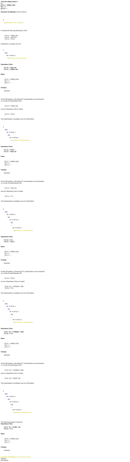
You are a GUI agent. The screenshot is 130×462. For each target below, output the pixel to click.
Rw (9, 135)
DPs (6, 53)
